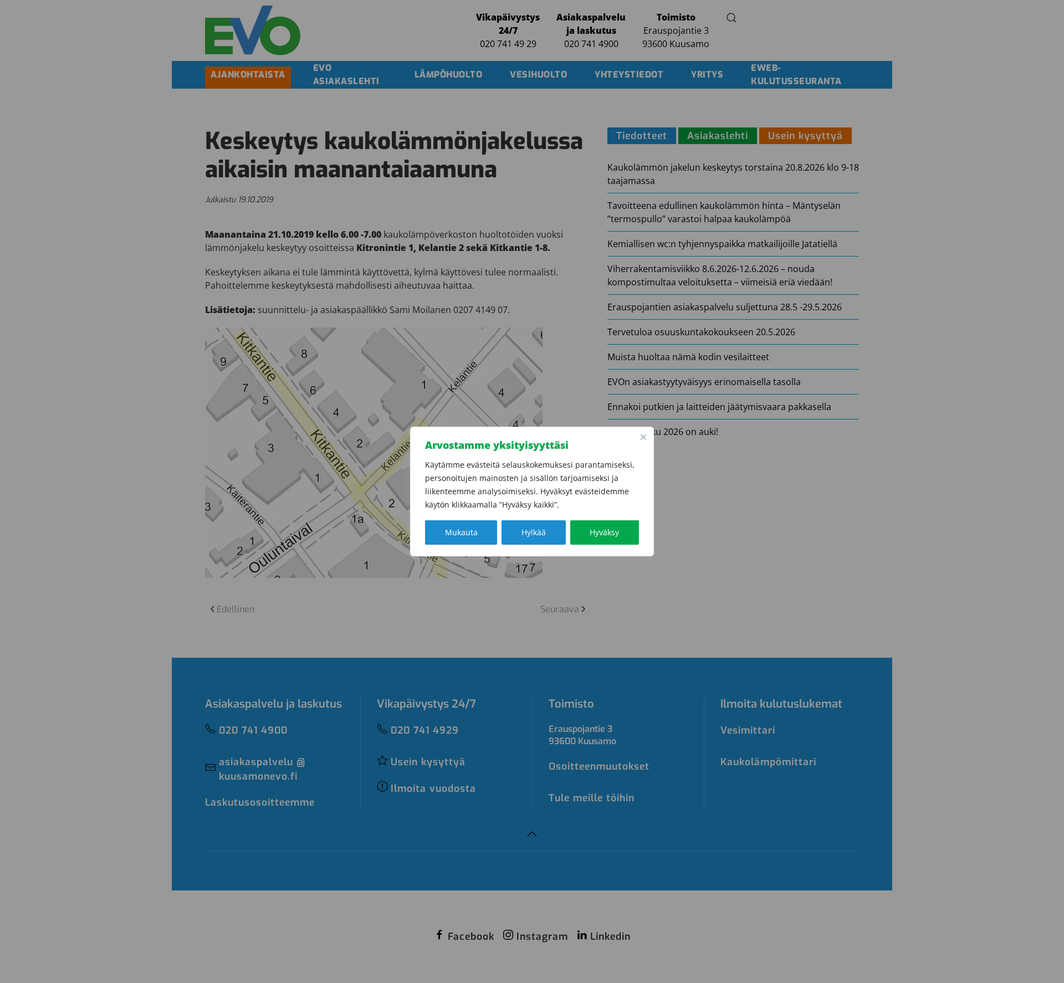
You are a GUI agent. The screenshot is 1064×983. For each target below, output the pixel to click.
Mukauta (461, 532)
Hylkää (533, 532)
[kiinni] (643, 437)
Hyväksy (604, 532)
